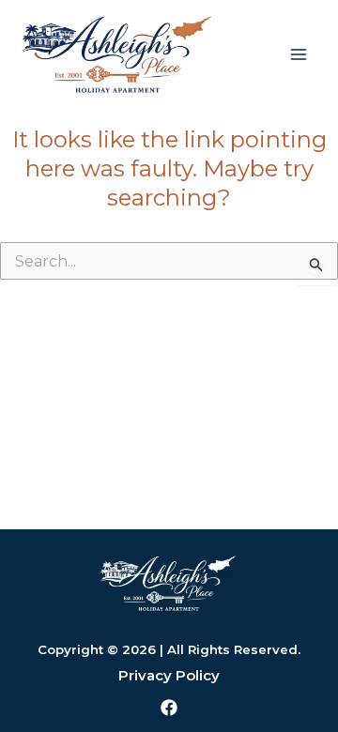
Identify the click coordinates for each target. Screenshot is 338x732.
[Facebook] (169, 707)
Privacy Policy (169, 675)
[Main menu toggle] (298, 54)
